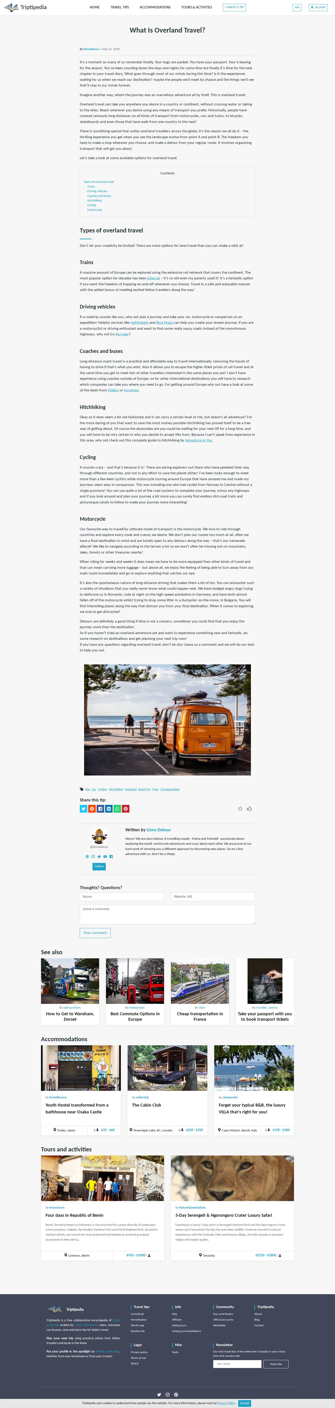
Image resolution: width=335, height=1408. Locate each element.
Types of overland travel (99, 182)
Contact (259, 1325)
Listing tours (179, 1325)
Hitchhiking (94, 200)
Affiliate (176, 1319)
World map (137, 1325)
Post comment (95, 933)
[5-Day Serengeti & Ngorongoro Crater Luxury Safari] (232, 1178)
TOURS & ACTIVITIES (196, 7)
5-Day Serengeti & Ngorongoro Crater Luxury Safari (223, 1215)
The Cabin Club (146, 1105)
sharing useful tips (107, 1351)
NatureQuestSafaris (192, 1207)
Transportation (169, 789)
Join (297, 7)
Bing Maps (164, 323)
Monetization (139, 1319)
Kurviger (122, 334)
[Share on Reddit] (92, 809)
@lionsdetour (99, 847)
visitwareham (72, 1007)
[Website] (87, 856)
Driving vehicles (97, 191)
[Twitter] (99, 856)
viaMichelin (139, 323)
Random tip (138, 1331)
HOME (95, 7)
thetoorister (137, 1007)
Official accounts (223, 1319)
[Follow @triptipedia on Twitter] (159, 1394)
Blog (257, 1319)
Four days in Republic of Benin (74, 1215)
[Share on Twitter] (83, 809)
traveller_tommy (267, 1007)
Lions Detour (159, 830)
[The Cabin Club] (167, 1068)
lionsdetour (91, 49)
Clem (202, 1007)
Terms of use (138, 1358)
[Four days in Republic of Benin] (102, 1178)
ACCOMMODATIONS (155, 7)
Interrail (153, 278)
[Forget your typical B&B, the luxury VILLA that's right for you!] (254, 1068)
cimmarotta (230, 1097)
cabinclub (142, 1097)
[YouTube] (105, 856)
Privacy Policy (226, 1403)
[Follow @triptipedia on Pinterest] (176, 1394)
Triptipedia (33, 8)
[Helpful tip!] (249, 808)
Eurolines (131, 390)
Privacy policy (139, 1352)
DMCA (135, 1363)
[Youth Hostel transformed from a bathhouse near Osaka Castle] (81, 1068)
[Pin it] (125, 809)
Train (155, 789)
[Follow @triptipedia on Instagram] (167, 1394)
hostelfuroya (58, 1097)
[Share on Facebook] (100, 809)
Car (94, 789)
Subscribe (276, 1364)
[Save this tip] (240, 808)
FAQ (174, 1314)
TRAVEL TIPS (120, 7)
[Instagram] (93, 856)
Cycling (91, 205)
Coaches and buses (99, 196)
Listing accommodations (186, 1331)
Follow (99, 866)
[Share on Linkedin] (109, 809)
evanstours (56, 1207)
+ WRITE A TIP (234, 7)
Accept (244, 1403)
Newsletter (219, 1325)
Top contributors (223, 1314)
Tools (175, 1352)
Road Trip (144, 789)
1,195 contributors (86, 1325)
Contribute (137, 1314)
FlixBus (113, 390)
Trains (91, 186)
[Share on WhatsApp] (117, 809)
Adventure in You (198, 440)
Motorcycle (94, 210)
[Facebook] (111, 856)
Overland (131, 789)
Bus (87, 789)
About (258, 1314)
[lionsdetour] (99, 835)
